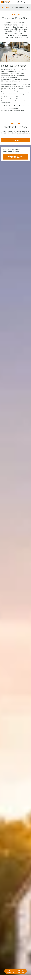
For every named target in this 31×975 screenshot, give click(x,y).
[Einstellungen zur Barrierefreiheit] (18, 2)
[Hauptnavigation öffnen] (28, 2)
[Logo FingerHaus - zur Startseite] (5, 2)
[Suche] (21, 2)
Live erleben (6, 7)
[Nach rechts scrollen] (29, 7)
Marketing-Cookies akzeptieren (15, 157)
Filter (17, 140)
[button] (25, 2)
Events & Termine (18, 7)
